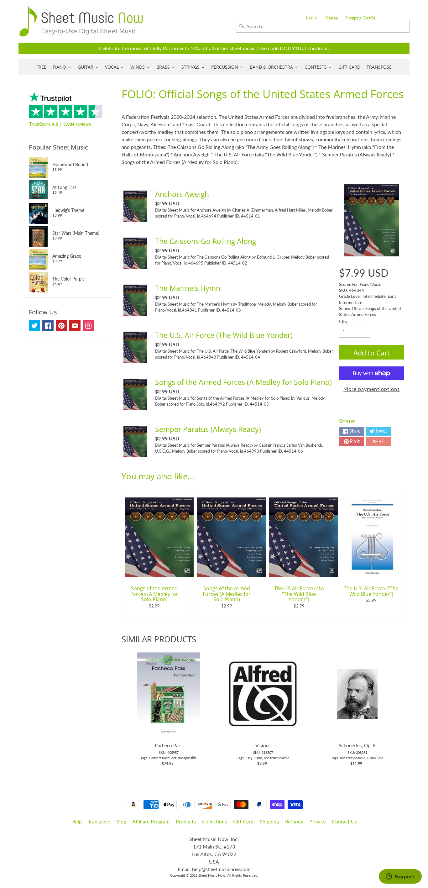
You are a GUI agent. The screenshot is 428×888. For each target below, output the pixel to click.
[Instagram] (88, 325)
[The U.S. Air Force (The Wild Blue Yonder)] (135, 359)
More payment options (371, 389)
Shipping (269, 821)
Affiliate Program (151, 821)
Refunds (294, 821)
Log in (311, 18)
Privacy (317, 821)
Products (186, 821)
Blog (121, 821)
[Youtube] (75, 325)
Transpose (99, 821)
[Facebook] (48, 325)
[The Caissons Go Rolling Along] (135, 265)
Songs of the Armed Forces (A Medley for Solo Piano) (243, 382)
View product (168, 700)
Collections (214, 821)
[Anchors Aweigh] (135, 218)
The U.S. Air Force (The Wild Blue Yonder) (224, 335)
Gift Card (243, 821)
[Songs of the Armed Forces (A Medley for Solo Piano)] (135, 406)
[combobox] (323, 26)
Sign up (332, 18)
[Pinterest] (61, 325)
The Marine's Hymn (187, 288)
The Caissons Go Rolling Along (205, 241)
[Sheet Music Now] (81, 21)
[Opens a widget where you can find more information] (400, 877)
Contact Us (344, 821)
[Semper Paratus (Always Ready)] (135, 453)
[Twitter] (34, 325)
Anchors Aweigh (182, 194)
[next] (398, 710)
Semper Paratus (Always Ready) (208, 429)
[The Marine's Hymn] (135, 312)
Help (76, 821)
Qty (343, 321)
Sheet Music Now (211, 875)
